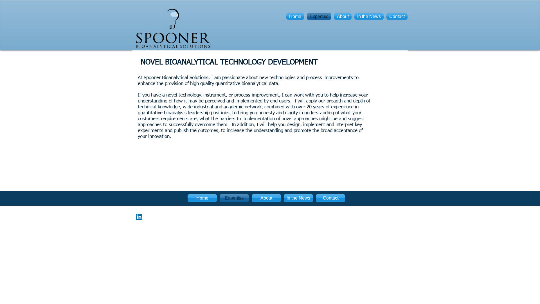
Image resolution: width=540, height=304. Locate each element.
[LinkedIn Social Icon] (139, 217)
